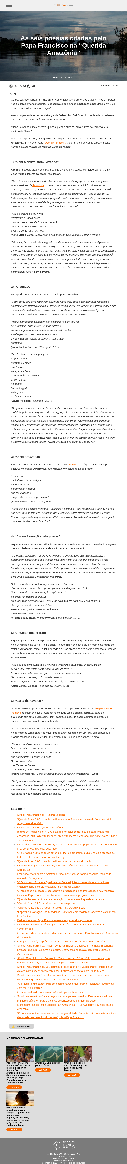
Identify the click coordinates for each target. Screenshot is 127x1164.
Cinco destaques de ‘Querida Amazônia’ (40, 827)
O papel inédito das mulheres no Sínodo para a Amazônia (50, 992)
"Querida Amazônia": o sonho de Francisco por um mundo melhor (55, 861)
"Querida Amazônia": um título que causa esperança (47, 903)
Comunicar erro (21, 1026)
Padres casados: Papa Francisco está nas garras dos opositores (54, 920)
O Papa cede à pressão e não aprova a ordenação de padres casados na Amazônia (65, 890)
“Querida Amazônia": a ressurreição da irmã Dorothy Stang (51, 907)
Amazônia (38, 185)
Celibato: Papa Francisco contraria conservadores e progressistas (55, 895)
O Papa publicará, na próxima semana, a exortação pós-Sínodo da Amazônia (61, 941)
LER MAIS (14, 1087)
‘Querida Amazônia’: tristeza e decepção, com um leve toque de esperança (60, 899)
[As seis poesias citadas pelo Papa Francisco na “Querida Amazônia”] (33, 86)
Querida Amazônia (55, 142)
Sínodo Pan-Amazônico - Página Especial (41, 814)
